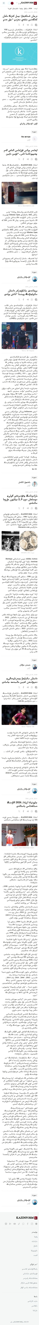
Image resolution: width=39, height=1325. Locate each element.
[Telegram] (27, 25)
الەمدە (35, 1256)
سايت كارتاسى (32, 1301)
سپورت (34, 132)
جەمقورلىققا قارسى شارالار (29, 1283)
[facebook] (28, 1224)
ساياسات (34, 1242)
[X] (19, 25)
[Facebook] (23, 25)
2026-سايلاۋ (28, 9)
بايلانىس (34, 1306)
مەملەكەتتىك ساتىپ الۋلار (28, 1288)
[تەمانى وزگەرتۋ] (11, 3)
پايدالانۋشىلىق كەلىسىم (29, 1269)
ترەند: (35, 9)
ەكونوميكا (34, 1251)
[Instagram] (36, 25)
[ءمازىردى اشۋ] (3, 3)
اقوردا (9, 9)
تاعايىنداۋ (15, 9)
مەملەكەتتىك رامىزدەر (30, 1278)
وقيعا (21, 9)
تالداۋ (35, 1246)
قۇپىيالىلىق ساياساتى (30, 1274)
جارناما (35, 1311)
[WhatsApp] (32, 25)
